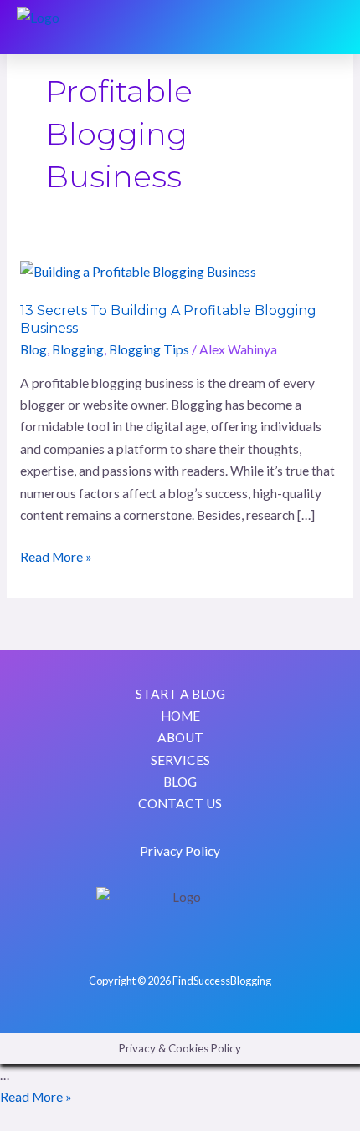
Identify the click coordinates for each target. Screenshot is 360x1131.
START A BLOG (180, 693)
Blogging (78, 349)
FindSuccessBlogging (221, 980)
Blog (33, 349)
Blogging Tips (149, 349)
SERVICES (180, 759)
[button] (330, 27)
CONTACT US (180, 803)
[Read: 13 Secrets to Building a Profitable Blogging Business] (138, 270)
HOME (180, 715)
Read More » (56, 555)
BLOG (180, 781)
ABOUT (180, 737)
